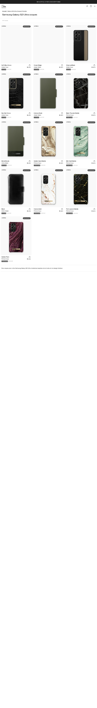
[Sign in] (87, 6)
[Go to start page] (4, 6)
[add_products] (29, 65)
